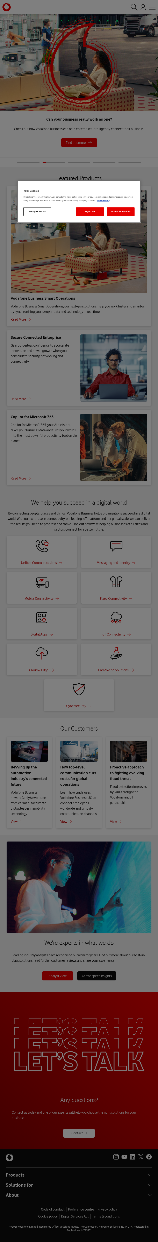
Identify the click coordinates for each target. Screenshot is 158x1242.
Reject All (90, 211)
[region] (79, 202)
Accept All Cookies (120, 211)
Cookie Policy (103, 200)
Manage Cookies (37, 211)
